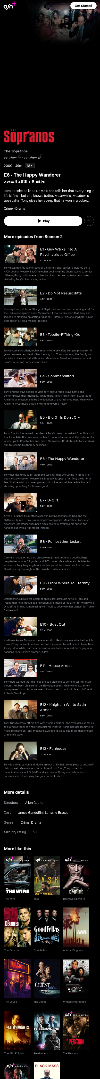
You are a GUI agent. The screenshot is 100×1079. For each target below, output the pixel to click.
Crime (25, 822)
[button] (83, 5)
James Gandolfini (30, 812)
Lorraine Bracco (56, 812)
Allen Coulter (35, 802)
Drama (36, 822)
